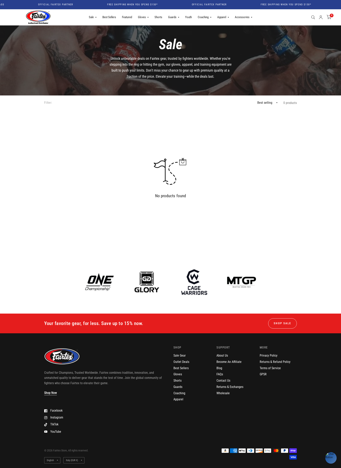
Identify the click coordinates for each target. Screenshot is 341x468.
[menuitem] (92, 17)
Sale (91, 17)
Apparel (221, 17)
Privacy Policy (268, 355)
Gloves (142, 17)
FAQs (219, 374)
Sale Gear (179, 355)
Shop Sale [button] (282, 323)
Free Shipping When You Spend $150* (122, 5)
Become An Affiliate (229, 362)
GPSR (263, 374)
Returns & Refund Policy (275, 362)
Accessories (242, 17)
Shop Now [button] (50, 393)
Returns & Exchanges (229, 387)
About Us (222, 355)
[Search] (313, 17)
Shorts (158, 17)
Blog (219, 368)
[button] (331, 458)
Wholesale (223, 393)
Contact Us (223, 380)
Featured (127, 17)
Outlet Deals (181, 362)
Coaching (203, 17)
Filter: (48, 103)
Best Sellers (109, 17)
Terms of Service (270, 368)
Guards (172, 17)
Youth (188, 17)
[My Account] (321, 17)
